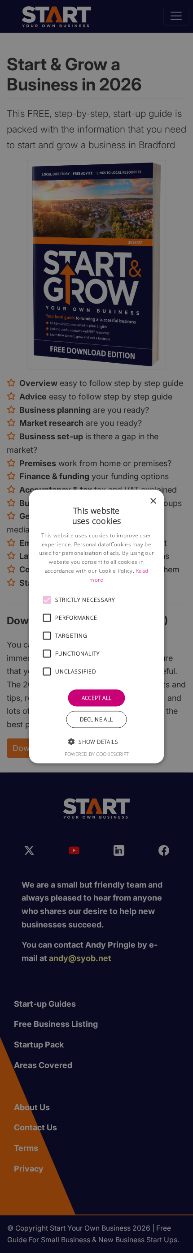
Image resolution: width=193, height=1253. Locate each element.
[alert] (96, 626)
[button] (47, 600)
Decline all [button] (96, 719)
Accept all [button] (97, 697)
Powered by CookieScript (97, 753)
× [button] (152, 501)
